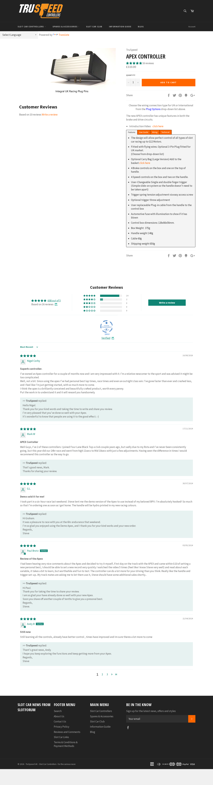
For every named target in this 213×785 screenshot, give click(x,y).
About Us (59, 716)
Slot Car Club (94, 26)
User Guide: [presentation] (143, 132)
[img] (28, 356)
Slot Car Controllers (31, 26)
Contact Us (60, 721)
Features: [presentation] (132, 132)
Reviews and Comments (67, 732)
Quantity (130, 75)
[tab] (131, 132)
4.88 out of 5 (54, 300)
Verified (106, 338)
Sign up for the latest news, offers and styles (151, 711)
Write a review (50, 114)
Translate (64, 35)
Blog (141, 26)
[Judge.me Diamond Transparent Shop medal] (106, 326)
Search (58, 711)
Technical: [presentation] (165, 132)
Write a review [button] (167, 302)
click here (157, 126)
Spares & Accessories (65, 26)
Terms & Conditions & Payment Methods (66, 744)
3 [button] (107, 674)
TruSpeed (30, 764)
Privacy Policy (61, 726)
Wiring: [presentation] (155, 132)
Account (191, 26)
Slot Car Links (61, 737)
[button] (134, 63)
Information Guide (120, 26)
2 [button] (102, 674)
